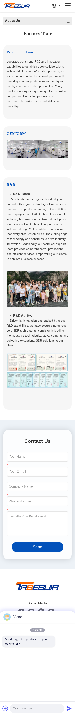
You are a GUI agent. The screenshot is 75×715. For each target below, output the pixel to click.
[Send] (69, 708)
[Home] (37, 591)
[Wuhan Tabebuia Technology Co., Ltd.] (17, 6)
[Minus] (69, 616)
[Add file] (5, 708)
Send (37, 547)
